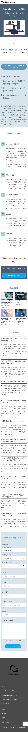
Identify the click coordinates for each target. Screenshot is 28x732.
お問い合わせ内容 (7, 620)
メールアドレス (7, 601)
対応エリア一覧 (5, 703)
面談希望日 (5, 544)
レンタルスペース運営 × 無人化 (9, 699)
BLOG (3, 709)
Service (3, 686)
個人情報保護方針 (21, 727)
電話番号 (5, 611)
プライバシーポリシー (11, 640)
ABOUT (3, 717)
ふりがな (5, 592)
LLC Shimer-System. (15, 730)
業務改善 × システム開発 (7, 691)
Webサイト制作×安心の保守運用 (9, 695)
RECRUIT (3, 713)
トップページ (6, 727)
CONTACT (13, 727)
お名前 (4, 582)
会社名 (4, 572)
